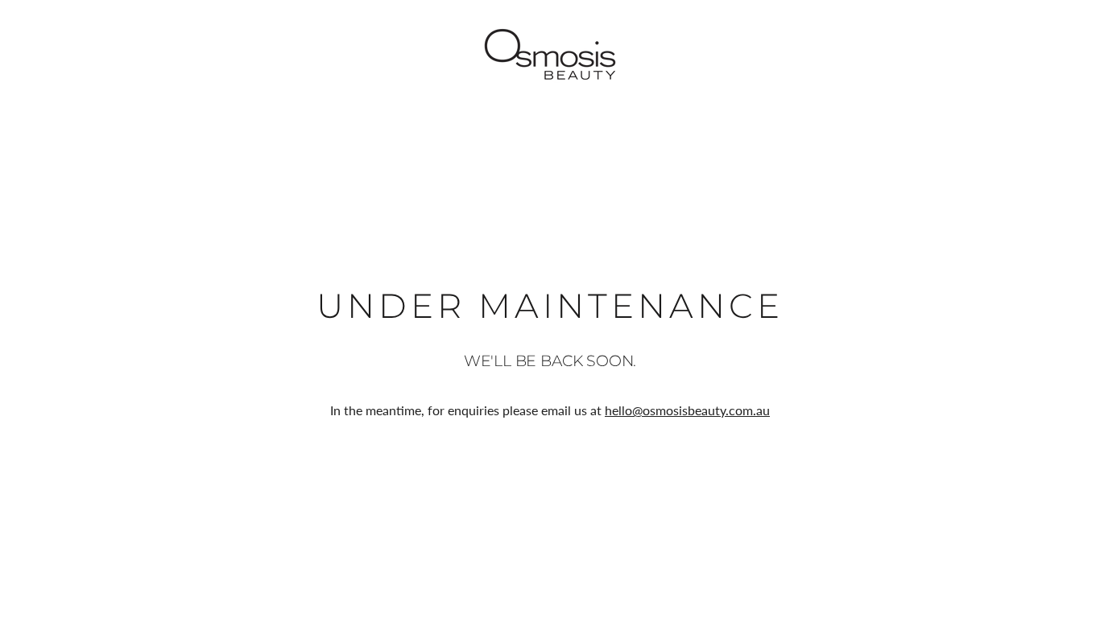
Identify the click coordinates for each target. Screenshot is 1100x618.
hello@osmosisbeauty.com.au (687, 410)
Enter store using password (1007, 54)
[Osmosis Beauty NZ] (550, 54)
